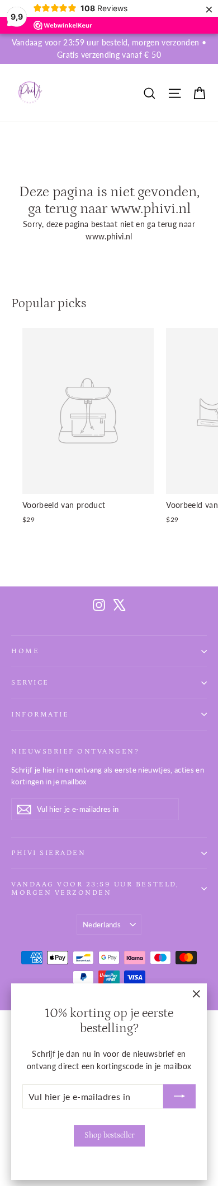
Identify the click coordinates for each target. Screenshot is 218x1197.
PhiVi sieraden (48, 853)
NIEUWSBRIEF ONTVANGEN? (75, 751)
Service (30, 682)
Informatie (40, 714)
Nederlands (102, 924)
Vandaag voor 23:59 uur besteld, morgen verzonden (95, 888)
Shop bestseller (109, 1135)
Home (25, 651)
